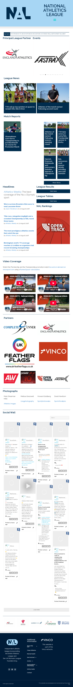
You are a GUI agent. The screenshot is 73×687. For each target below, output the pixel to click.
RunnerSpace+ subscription (30, 269)
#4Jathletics (8, 462)
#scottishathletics (26, 454)
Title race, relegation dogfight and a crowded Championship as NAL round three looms (19, 218)
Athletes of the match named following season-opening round (49, 138)
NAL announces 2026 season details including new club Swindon (62, 166)
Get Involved (31, 657)
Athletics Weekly (12, 191)
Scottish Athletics (16, 440)
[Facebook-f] (9, 669)
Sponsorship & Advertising (31, 665)
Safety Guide (31, 669)
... (49, 471)
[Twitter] (12, 669)
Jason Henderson (11, 209)
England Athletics (65, 550)
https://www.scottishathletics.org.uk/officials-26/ (46, 521)
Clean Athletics (31, 650)
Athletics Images (10, 404)
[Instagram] (15, 669)
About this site (30, 646)
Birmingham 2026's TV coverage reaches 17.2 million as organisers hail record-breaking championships (19, 245)
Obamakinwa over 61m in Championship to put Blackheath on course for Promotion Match (12, 142)
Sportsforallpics (60, 401)
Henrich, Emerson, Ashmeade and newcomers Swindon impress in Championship (50, 167)
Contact (29, 672)
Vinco (28, 497)
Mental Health (31, 654)
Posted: (59, 601)
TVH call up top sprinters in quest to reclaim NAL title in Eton (20, 108)
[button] (55, 20)
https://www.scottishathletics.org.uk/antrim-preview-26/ (28, 463)
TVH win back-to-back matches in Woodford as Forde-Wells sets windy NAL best (38, 34)
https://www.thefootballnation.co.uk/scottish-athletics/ (11, 459)
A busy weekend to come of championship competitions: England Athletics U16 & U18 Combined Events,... (60, 559)
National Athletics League (54, 10)
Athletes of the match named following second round (50, 108)
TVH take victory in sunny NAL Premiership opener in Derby (63, 137)
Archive (29, 661)
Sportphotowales (43, 401)
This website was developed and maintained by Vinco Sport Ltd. (54, 683)
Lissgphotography (27, 401)
